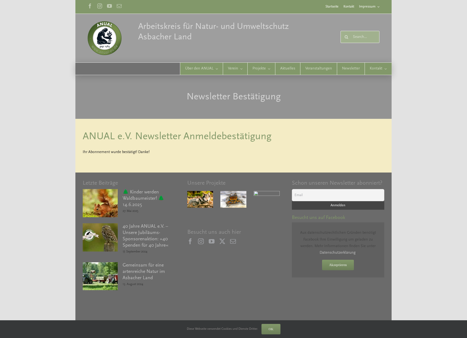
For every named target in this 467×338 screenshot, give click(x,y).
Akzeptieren (338, 265)
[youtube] (109, 6)
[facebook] (90, 6)
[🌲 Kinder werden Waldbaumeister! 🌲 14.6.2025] (100, 203)
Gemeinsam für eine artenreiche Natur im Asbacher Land (144, 271)
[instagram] (99, 6)
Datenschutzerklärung (338, 253)
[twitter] (222, 241)
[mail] (119, 6)
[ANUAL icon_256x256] (105, 23)
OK (271, 329)
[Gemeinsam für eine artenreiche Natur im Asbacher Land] (100, 276)
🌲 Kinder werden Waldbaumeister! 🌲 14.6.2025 (143, 198)
